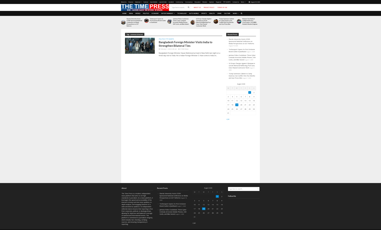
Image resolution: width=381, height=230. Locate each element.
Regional (218, 2)
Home (124, 13)
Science (145, 2)
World (137, 13)
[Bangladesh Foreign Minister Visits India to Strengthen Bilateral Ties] (140, 45)
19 (237, 105)
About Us (124, 2)
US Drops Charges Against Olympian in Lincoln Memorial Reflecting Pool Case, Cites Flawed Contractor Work (203, 22)
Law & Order (163, 2)
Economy (155, 13)
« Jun (227, 119)
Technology (182, 13)
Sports (204, 13)
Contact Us (236, 2)
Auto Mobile (153, 2)
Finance (130, 2)
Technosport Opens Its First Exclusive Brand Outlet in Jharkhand (158, 20)
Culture (227, 13)
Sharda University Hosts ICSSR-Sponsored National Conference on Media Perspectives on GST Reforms (134, 22)
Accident (171, 2)
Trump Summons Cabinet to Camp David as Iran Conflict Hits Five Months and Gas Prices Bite (226, 21)
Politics (146, 13)
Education (198, 2)
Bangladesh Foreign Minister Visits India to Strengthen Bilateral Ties (185, 43)
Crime (219, 13)
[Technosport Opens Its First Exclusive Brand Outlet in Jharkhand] (146, 20)
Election (205, 2)
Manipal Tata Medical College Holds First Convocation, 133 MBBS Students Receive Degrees (249, 21)
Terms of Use (222, 7)
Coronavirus (189, 2)
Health (212, 13)
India (131, 13)
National (137, 2)
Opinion (211, 2)
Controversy (179, 2)
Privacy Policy (209, 7)
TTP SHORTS (227, 2)
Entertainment (167, 13)
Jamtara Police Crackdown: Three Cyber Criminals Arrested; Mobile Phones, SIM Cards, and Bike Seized (181, 21)
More (242, 2)
